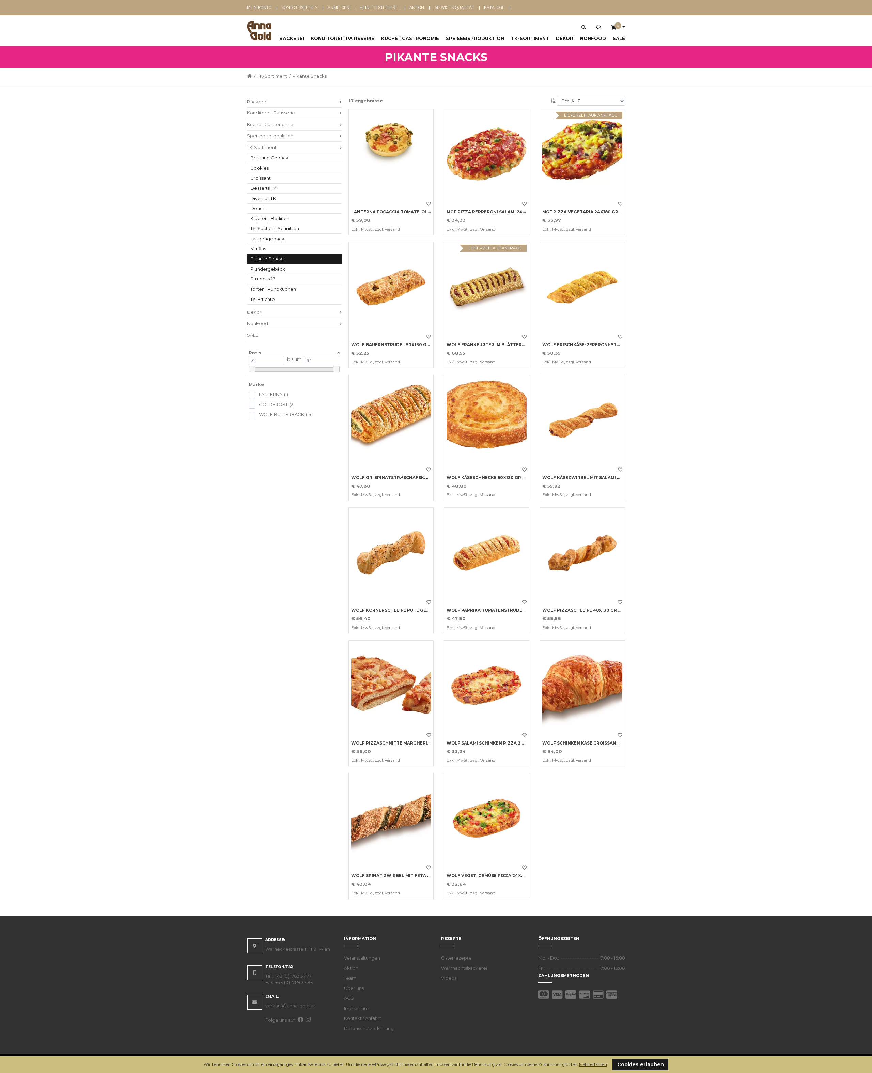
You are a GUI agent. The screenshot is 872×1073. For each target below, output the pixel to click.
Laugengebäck (267, 238)
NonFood (593, 38)
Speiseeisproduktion (475, 38)
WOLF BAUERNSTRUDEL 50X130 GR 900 (395, 344)
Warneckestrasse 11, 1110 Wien (297, 949)
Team (350, 978)
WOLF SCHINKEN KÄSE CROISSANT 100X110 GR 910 (598, 743)
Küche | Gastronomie (410, 38)
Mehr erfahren (593, 1064)
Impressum (356, 1008)
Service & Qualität (454, 7)
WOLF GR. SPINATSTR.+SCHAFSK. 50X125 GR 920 (404, 477)
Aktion (416, 7)
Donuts (258, 208)
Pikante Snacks (267, 258)
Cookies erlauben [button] (640, 1064)
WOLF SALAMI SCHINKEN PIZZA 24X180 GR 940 (499, 743)
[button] (609, 1065)
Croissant (260, 178)
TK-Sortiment (530, 38)
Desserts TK (263, 188)
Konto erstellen (299, 7)
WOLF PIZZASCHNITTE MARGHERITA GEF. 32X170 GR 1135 (414, 743)
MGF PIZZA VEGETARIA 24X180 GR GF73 (586, 212)
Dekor (564, 38)
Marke (256, 384)
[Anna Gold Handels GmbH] (259, 31)
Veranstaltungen (362, 958)
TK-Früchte (262, 299)
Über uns (354, 988)
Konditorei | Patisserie (342, 38)
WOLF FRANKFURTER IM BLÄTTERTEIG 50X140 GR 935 (506, 344)
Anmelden (338, 7)
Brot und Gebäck (269, 157)
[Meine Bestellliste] (598, 27)
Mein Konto (259, 7)
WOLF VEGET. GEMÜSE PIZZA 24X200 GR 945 (497, 875)
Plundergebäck (267, 269)
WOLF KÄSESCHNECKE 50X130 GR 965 (488, 477)
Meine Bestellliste (379, 7)
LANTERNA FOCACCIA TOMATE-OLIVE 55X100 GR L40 (410, 212)
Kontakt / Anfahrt (362, 1018)
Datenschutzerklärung (369, 1028)
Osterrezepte (456, 958)
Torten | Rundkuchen (273, 289)
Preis (255, 352)
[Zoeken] (583, 27)
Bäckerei (291, 38)
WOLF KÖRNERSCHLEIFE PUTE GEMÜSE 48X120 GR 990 (412, 610)
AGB (349, 998)
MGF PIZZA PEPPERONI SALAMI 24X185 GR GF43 (500, 212)
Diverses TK (263, 198)
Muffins (258, 248)
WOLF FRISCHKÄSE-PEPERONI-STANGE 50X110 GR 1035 (603, 344)
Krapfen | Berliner (269, 218)
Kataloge (494, 7)
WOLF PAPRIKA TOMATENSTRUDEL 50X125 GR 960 (502, 610)
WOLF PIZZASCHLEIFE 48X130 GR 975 (584, 610)
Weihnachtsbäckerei (464, 968)
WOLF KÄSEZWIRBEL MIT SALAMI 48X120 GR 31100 (598, 477)
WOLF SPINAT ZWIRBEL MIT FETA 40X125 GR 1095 (406, 875)
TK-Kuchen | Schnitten (274, 228)
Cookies (259, 168)
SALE (619, 38)
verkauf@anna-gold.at (290, 1005)
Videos (448, 978)
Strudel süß (263, 278)
